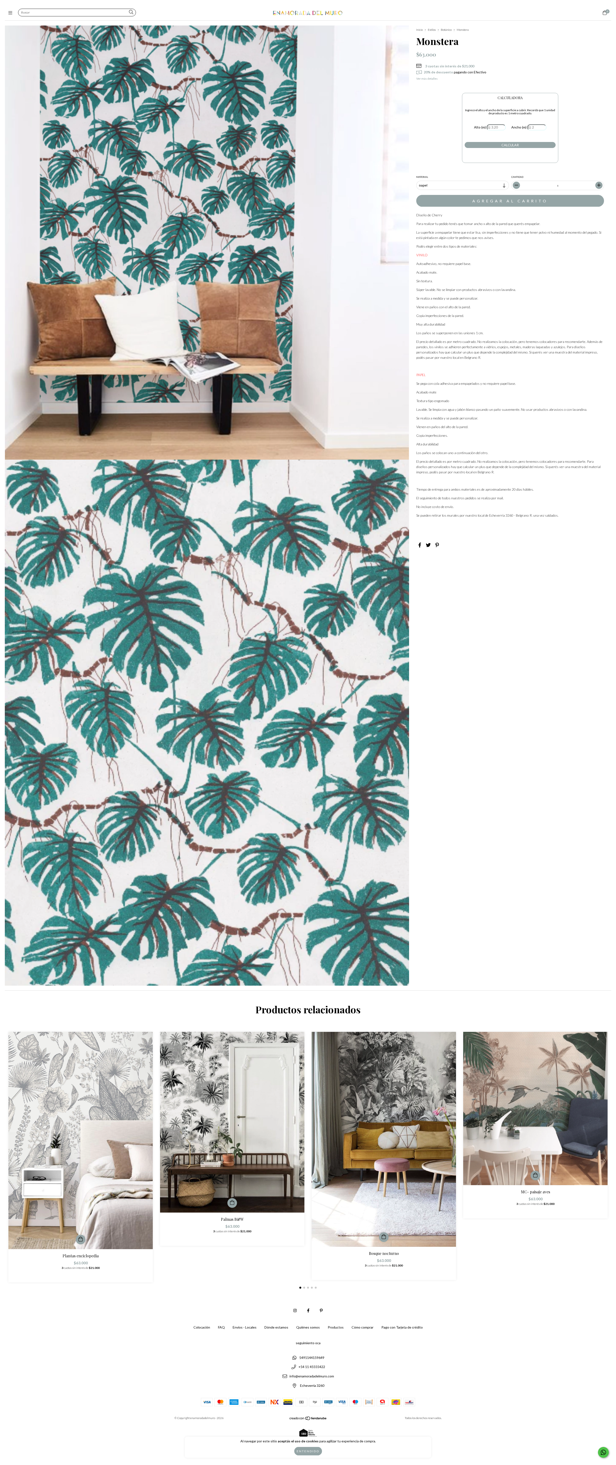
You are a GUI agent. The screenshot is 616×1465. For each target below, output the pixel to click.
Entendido (308, 1451)
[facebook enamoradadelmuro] (308, 1310)
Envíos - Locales (245, 1327)
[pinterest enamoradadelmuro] (321, 1310)
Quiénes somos (308, 1327)
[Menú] (11, 12)
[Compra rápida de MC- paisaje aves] (535, 1175)
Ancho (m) (518, 127)
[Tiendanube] (308, 1419)
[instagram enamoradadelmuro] (295, 1310)
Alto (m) (480, 127)
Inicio (419, 30)
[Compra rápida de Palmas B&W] (232, 1203)
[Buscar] (131, 12)
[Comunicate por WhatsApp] (603, 1452)
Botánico (446, 30)
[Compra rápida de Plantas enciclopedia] (80, 1239)
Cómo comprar (362, 1327)
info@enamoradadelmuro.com (311, 1376)
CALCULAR (510, 145)
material (422, 176)
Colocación (201, 1327)
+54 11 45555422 (311, 1367)
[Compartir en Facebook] (419, 545)
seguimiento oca (308, 1343)
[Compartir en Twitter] (428, 545)
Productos (336, 1327)
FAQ (221, 1327)
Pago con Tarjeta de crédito (402, 1327)
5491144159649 (311, 1358)
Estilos (432, 30)
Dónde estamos (276, 1327)
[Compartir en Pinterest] (437, 545)
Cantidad (517, 176)
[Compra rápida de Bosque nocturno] (384, 1237)
